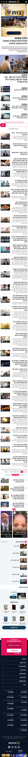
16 (15, 471)
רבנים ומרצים (23, 677)
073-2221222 (24, 692)
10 (2, 469)
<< (26, 469)
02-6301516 (24, 709)
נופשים (12, 717)
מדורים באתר (23, 662)
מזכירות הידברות (24, 689)
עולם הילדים (23, 669)
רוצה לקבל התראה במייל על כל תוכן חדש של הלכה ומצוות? (14, 122)
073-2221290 (24, 720)
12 (24, 471)
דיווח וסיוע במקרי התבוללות (8, 712)
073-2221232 (24, 702)
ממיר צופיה (25, 722)
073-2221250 (10, 725)
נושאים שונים (22, 673)
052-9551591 (24, 714)
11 (26, 471)
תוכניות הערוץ (22, 666)
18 (11, 471)
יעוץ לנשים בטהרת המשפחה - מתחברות (21, 706)
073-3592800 (10, 697)
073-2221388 (24, 697)
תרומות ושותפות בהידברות (8, 689)
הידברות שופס (10, 722)
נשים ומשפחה (22, 680)
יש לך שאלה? (4, 541)
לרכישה (13, 597)
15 (17, 471)
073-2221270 (10, 720)
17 (13, 471)
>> (5, 471)
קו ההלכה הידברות (9, 706)
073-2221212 (10, 692)
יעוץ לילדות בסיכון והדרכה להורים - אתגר (8, 700)
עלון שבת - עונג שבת (22, 694)
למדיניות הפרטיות (12, 129)
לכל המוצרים (14, 627)
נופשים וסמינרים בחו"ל (22, 727)
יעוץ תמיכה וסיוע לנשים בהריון (21, 712)
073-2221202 (24, 730)
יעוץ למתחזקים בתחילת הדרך (21, 699)
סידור (24, 684)
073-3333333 (24, 725)
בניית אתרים (20, 751)
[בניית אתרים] (20, 750)
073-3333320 (10, 703)
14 (19, 471)
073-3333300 (10, 708)
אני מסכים (13, 129)
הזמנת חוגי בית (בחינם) (22, 717)
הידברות (24, 658)
